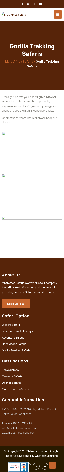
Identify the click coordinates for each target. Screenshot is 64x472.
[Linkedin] (45, 466)
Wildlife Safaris (11, 325)
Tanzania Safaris (12, 376)
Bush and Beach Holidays (17, 331)
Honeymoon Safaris (14, 344)
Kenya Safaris (10, 370)
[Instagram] (36, 466)
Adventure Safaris (13, 337)
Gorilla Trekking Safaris (16, 350)
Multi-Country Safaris (15, 389)
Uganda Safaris (11, 382)
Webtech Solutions (46, 456)
